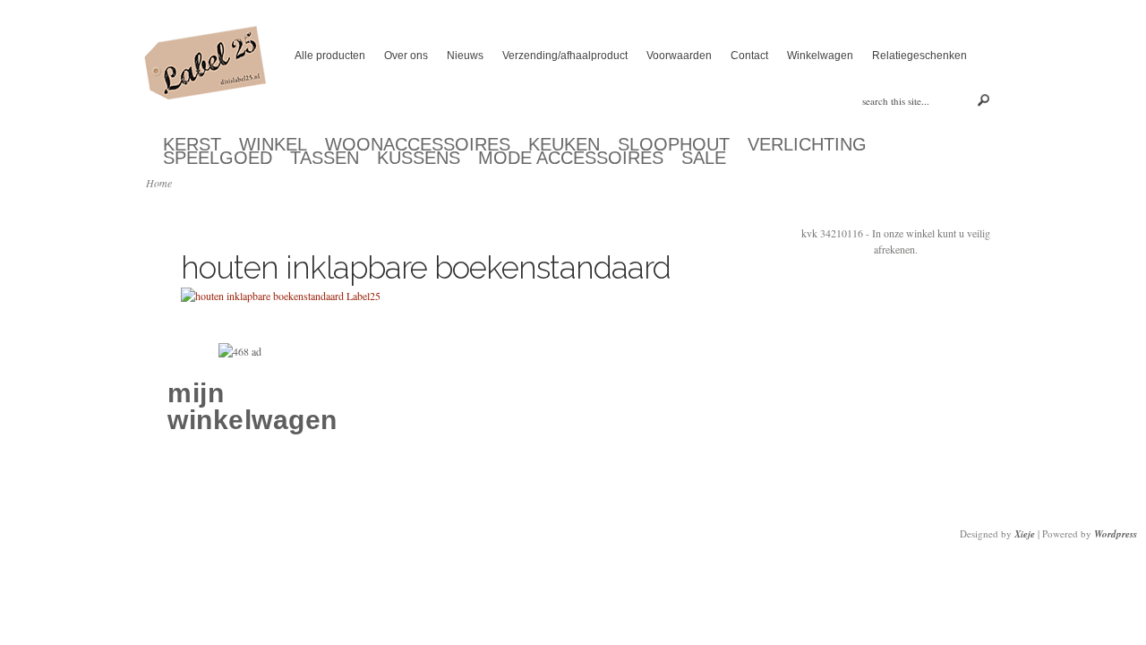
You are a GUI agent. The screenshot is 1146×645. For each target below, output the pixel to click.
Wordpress (1115, 534)
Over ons (406, 55)
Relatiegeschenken (919, 55)
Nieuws (465, 55)
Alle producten (330, 55)
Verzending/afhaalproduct (565, 55)
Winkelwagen (820, 55)
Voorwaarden (679, 55)
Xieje (1024, 534)
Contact (749, 55)
